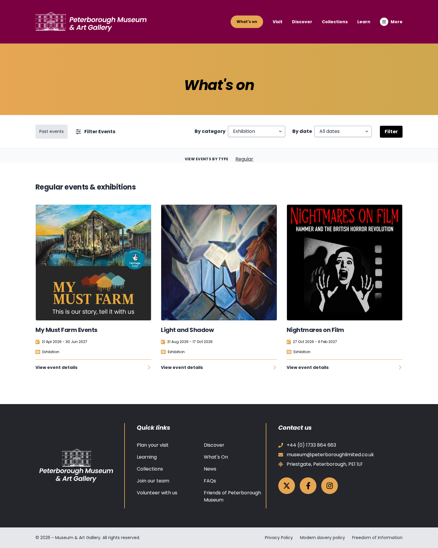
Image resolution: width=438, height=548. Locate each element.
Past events (51, 131)
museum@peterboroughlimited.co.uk (330, 454)
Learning (147, 457)
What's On (216, 457)
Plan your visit (153, 445)
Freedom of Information (377, 538)
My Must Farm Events (66, 330)
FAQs (210, 480)
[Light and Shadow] (219, 262)
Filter (391, 131)
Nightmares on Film (315, 330)
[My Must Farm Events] (93, 262)
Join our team (153, 480)
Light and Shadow (187, 330)
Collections (335, 22)
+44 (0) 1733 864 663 (311, 445)
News (210, 468)
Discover (302, 22)
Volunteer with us (157, 492)
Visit (277, 22)
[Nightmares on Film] (345, 262)
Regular (244, 159)
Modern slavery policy (322, 538)
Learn (363, 22)
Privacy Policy (279, 538)
